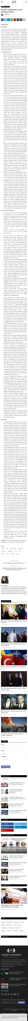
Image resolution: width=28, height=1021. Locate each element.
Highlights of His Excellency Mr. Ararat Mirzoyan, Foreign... (12, 906)
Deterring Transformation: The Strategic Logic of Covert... (16, 804)
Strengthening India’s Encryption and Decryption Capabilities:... (17, 979)
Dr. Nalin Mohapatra (5, 647)
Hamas (3, 553)
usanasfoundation (4, 624)
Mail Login (4, 1013)
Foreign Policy (13, 548)
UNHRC (3, 922)
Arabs (16, 551)
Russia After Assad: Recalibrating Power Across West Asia (14, 621)
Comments (4, 741)
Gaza (8, 553)
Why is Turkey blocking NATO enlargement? (13, 666)
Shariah (3, 930)
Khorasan (9, 925)
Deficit (22, 922)
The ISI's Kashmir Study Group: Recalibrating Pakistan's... (16, 973)
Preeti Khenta (7, 14)
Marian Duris (3, 668)
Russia (18, 553)
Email (2, 750)
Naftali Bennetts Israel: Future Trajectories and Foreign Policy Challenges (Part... (14, 569)
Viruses (8, 930)
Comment (3, 756)
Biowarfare (11, 928)
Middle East (10, 551)
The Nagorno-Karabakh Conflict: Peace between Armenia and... (17, 783)
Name (2, 744)
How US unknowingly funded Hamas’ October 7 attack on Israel (14, 688)
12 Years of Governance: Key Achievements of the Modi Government (16, 791)
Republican (4, 928)
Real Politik (9, 922)
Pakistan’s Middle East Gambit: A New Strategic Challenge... (18, 877)
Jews (20, 551)
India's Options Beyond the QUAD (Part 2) (14, 563)
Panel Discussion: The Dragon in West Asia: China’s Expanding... (17, 856)
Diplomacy (20, 548)
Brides (3, 925)
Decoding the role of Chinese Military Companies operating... (17, 985)
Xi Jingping (16, 922)
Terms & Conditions (12, 1013)
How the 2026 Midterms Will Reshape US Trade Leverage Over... (18, 811)
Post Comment (5, 766)
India (7, 548)
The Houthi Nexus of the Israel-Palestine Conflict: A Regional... (12, 734)
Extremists (18, 928)
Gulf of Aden (15, 930)
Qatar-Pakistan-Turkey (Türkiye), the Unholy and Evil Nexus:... (13, 644)
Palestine (13, 553)
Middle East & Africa (5, 6)
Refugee (22, 930)
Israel (3, 548)
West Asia (4, 551)
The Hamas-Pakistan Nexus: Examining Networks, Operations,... (17, 798)
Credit (14, 925)
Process (19, 925)
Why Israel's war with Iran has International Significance (13, 711)
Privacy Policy (22, 1013)
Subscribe (21, 1002)
